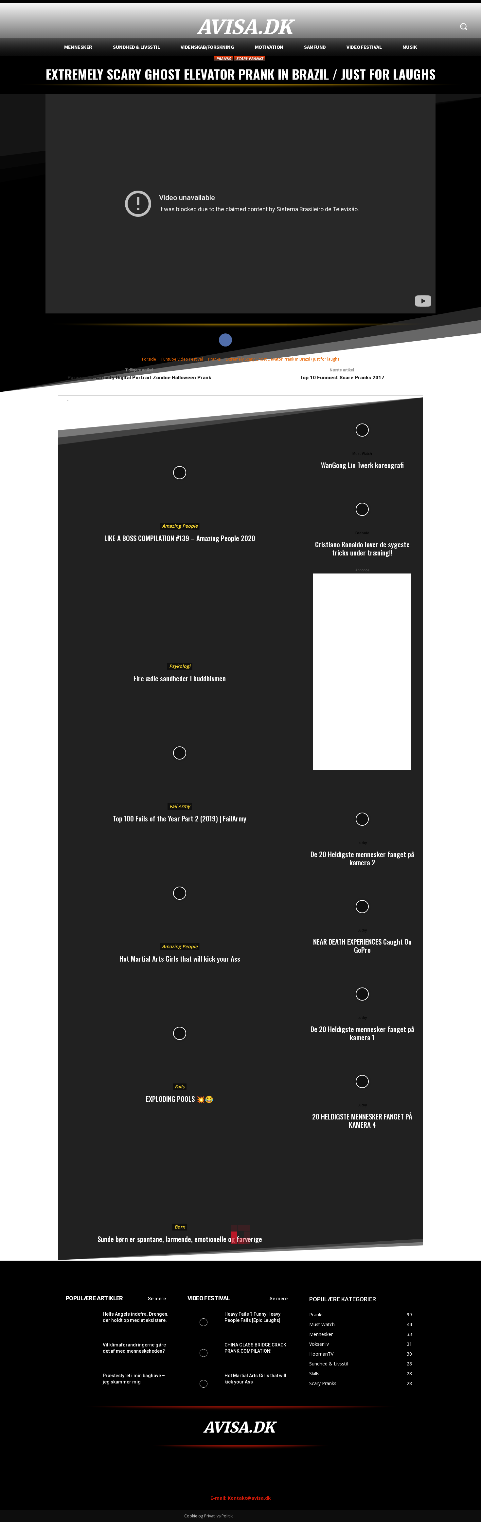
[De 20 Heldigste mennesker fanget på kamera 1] (362, 994)
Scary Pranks (249, 58)
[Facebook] (225, 340)
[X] (240, 340)
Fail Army (179, 806)
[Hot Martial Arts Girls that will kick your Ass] (180, 893)
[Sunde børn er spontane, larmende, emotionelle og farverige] (180, 1174)
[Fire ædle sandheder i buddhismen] (180, 613)
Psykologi (179, 666)
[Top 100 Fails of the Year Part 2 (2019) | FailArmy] (180, 753)
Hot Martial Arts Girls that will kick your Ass (179, 958)
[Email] (255, 340)
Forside (149, 359)
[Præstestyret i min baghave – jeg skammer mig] (82, 1384)
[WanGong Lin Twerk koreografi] (362, 430)
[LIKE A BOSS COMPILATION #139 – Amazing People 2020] (180, 473)
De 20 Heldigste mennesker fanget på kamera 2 (362, 858)
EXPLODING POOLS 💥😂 (179, 1099)
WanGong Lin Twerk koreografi (362, 465)
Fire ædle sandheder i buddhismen (180, 678)
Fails (180, 1086)
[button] (463, 26)
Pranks (223, 58)
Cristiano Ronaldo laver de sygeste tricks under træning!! (362, 548)
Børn (179, 1227)
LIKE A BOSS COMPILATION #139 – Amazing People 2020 (179, 538)
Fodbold (362, 533)
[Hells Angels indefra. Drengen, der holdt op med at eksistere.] (82, 1322)
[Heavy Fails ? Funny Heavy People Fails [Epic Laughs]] (203, 1322)
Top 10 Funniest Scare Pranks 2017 (342, 378)
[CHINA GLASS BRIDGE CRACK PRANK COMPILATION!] (203, 1353)
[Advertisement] (362, 671)
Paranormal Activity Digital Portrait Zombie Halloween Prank (139, 378)
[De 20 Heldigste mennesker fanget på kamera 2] (362, 819)
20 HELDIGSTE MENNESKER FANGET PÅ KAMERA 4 (362, 1120)
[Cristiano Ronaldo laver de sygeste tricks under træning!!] (362, 509)
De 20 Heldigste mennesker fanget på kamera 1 (362, 1033)
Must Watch (362, 453)
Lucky (362, 842)
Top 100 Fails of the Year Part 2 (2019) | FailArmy (179, 818)
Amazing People (180, 526)
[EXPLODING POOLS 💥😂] (180, 1033)
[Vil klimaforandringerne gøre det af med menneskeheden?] (82, 1353)
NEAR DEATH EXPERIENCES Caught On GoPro (362, 945)
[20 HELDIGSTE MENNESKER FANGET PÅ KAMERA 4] (362, 1081)
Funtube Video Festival (182, 359)
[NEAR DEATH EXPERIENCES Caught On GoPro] (362, 906)
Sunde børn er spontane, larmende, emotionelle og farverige (180, 1239)
